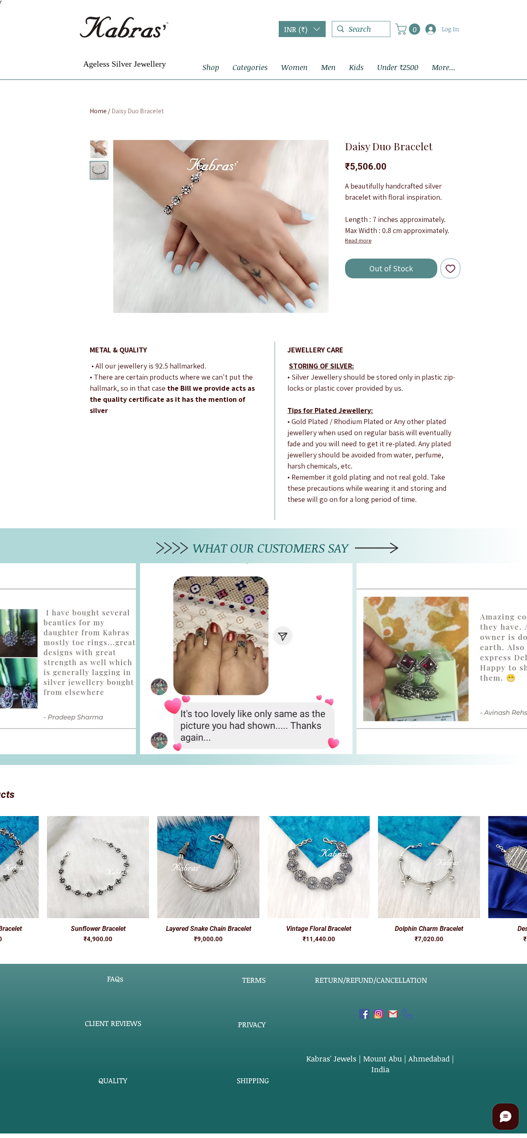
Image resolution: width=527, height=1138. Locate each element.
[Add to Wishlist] (450, 268)
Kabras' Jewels (332, 1058)
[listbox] (302, 29)
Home (98, 111)
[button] (302, 29)
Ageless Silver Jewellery (124, 63)
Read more (358, 240)
